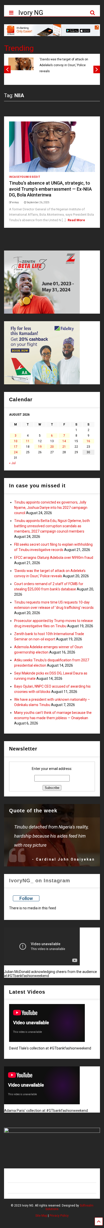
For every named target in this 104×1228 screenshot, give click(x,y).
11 (28, 441)
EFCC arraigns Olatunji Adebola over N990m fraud (53, 558)
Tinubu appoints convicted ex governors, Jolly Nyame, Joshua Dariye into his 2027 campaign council (50, 507)
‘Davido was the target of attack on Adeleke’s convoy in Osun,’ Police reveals (63, 65)
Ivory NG (30, 12)
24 (15, 452)
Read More (76, 220)
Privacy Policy (59, 1215)
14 (64, 441)
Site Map (41, 1215)
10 (15, 441)
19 (40, 446)
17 (15, 446)
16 (88, 441)
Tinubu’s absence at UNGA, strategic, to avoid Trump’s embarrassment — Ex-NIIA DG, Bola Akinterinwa (50, 188)
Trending (19, 48)
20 (52, 446)
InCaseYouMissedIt (24, 177)
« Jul (12, 463)
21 (64, 446)
